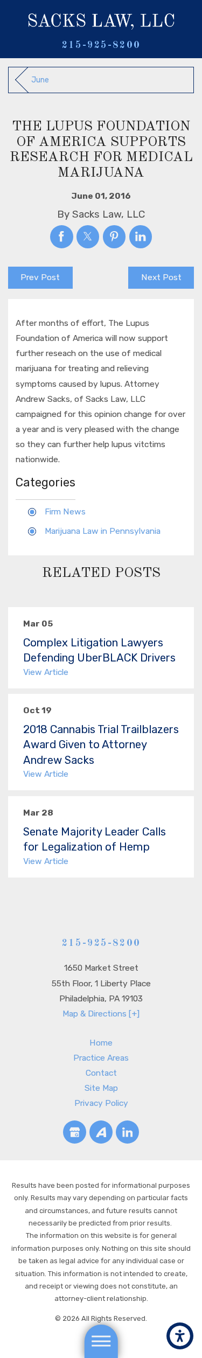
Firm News (65, 511)
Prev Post (40, 277)
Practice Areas (101, 1058)
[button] (179, 1335)
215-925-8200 (101, 45)
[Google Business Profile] (74, 1132)
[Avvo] (101, 1132)
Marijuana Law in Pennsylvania (103, 531)
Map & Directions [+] (101, 1013)
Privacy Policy (101, 1103)
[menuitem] (101, 1042)
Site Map (101, 1088)
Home (101, 1042)
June (40, 80)
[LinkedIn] (127, 1132)
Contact (101, 1073)
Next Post (161, 277)
